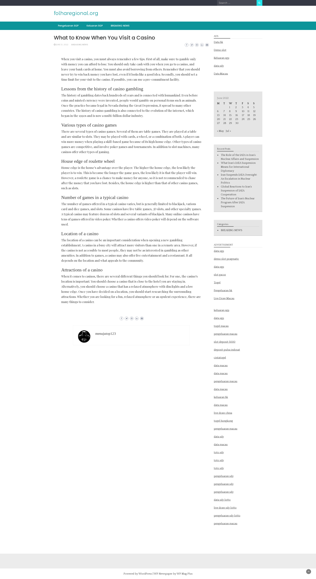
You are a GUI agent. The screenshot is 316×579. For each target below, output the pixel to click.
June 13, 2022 (62, 45)
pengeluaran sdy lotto (227, 515)
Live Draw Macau (224, 298)
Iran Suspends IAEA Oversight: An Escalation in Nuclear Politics (239, 178)
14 (224, 115)
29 (230, 123)
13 (218, 115)
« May (220, 131)
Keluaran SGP (95, 25)
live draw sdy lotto (225, 507)
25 (248, 119)
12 (254, 111)
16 (236, 115)
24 (243, 119)
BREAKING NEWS (120, 25)
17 (243, 115)
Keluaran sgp (221, 57)
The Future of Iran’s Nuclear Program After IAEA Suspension (238, 202)
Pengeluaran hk (223, 290)
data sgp (219, 251)
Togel (217, 282)
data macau (221, 389)
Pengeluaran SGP (68, 25)
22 (230, 119)
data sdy (219, 65)
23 (236, 119)
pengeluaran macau (225, 523)
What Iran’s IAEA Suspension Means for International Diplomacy (238, 166)
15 (230, 115)
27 (218, 123)
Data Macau (221, 73)
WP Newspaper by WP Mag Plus (173, 573)
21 (224, 119)
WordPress (145, 573)
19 (254, 115)
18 (248, 115)
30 (236, 123)
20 (218, 119)
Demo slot (220, 50)
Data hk (218, 42)
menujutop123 (105, 334)
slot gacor (220, 274)
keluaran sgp (221, 310)
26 (254, 119)
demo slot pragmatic (226, 258)
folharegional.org (76, 13)
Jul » (228, 131)
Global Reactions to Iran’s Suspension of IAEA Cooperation (236, 190)
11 (248, 111)
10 (243, 111)
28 (224, 123)
